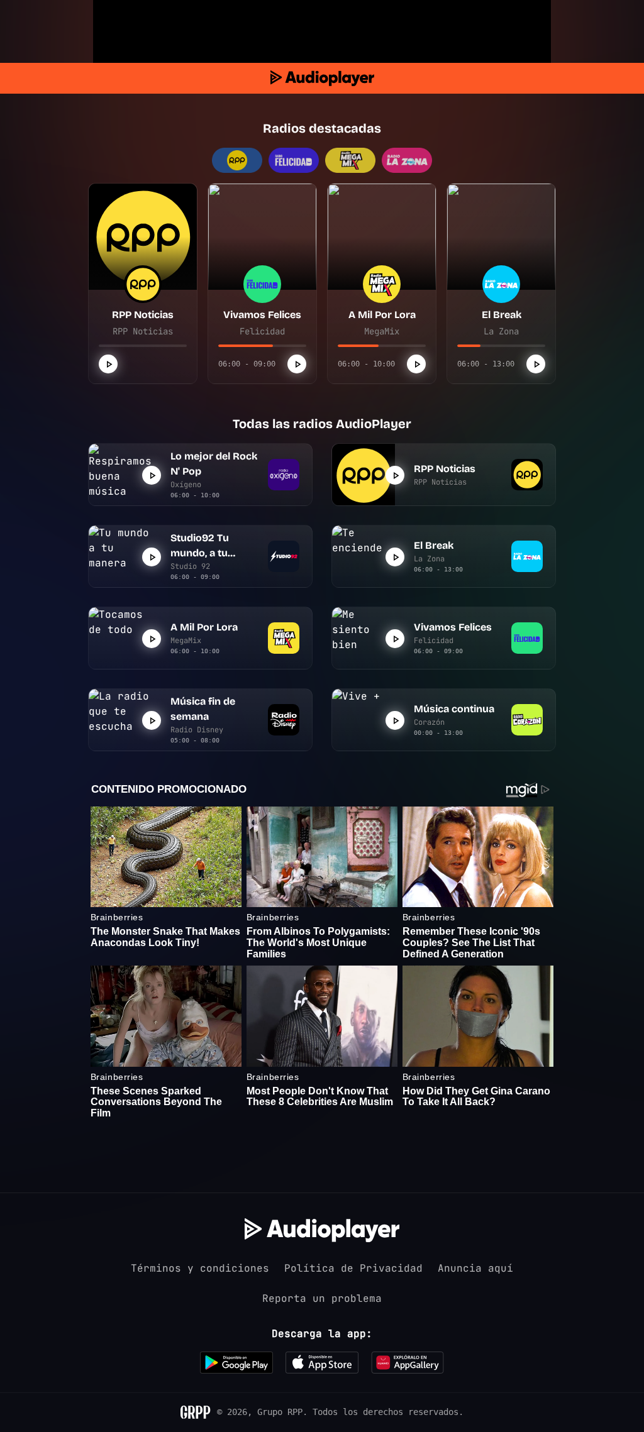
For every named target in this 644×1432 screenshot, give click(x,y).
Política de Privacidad (353, 1268)
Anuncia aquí (475, 1268)
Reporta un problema (322, 1298)
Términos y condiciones (200, 1268)
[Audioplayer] (322, 78)
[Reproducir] (108, 364)
